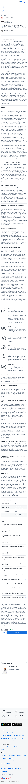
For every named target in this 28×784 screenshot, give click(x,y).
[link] (6, 724)
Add (4, 632)
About (2, 752)
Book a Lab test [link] (5, 738)
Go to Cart (17, 632)
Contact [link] (19, 755)
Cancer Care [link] (19, 741)
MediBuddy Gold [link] (5, 732)
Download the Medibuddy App (9, 721)
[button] (20, 2)
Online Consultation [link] (6, 735)
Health (3, 730)
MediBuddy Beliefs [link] (5, 763)
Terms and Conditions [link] (13, 768)
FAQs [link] (2, 749)
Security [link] (11, 758)
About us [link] (3, 768)
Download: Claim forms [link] (17, 746)
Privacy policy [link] (4, 771)
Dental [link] (12, 741)
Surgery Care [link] (4, 741)
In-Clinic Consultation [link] (19, 735)
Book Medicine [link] (15, 732)
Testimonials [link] (11, 755)
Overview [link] (3, 755)
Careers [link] (5, 758)
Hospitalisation (3, 744)
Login (24, 2)
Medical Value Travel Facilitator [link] (9, 761)
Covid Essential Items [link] (17, 738)
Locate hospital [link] (5, 746)
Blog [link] (25, 755)
